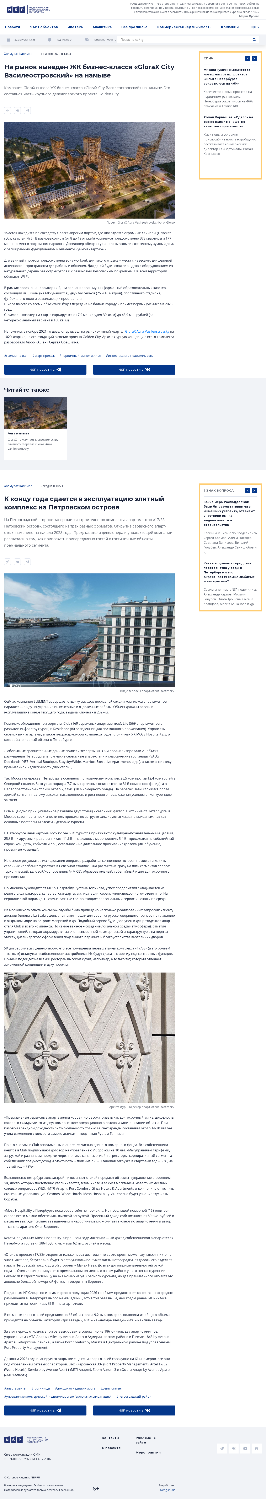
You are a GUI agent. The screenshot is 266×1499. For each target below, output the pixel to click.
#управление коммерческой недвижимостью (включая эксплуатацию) (57, 1396)
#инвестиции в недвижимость (129, 355)
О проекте (111, 1448)
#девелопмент (111, 1388)
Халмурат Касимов (18, 54)
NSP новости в (42, 369)
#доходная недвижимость (75, 1388)
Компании (230, 27)
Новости (12, 27)
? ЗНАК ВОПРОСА (219, 490)
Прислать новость (104, 39)
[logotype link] (28, 9)
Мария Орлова (249, 16)
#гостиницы (40, 1388)
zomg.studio (167, 1490)
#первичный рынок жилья (80, 355)
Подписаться (64, 39)
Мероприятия (148, 1452)
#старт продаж (43, 355)
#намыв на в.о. (15, 355)
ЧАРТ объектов (44, 27)
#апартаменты (15, 1388)
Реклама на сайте (145, 1440)
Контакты (110, 1438)
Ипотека (75, 27)
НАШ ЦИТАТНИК (141, 3)
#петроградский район (133, 1396)
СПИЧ (208, 58)
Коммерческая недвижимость (184, 27)
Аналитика (102, 27)
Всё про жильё (134, 27)
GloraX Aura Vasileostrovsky (147, 331)
